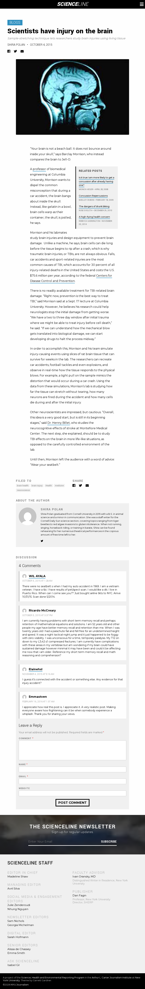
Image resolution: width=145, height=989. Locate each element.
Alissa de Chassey (19, 949)
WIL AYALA (37, 576)
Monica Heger (86, 189)
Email (23, 776)
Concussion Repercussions (93, 195)
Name (23, 764)
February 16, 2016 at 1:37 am (38, 701)
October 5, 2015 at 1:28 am (37, 580)
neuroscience (23, 490)
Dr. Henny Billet (58, 422)
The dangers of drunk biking (94, 206)
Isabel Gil (13, 965)
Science (72, 4)
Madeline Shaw (17, 876)
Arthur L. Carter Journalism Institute (112, 977)
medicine (59, 485)
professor (39, 169)
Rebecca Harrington (89, 221)
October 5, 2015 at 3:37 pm (37, 615)
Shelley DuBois (86, 200)
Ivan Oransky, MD (84, 876)
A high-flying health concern (94, 217)
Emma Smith (16, 953)
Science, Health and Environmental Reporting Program (52, 977)
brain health (22, 485)
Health (49, 485)
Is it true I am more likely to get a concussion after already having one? (96, 181)
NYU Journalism (20, 984)
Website (24, 788)
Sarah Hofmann (17, 937)
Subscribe (109, 842)
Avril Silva (13, 888)
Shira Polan (16, 45)
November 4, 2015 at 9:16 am (38, 674)
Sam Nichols (15, 921)
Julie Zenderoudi (18, 905)
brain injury (37, 485)
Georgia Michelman (20, 925)
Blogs (15, 22)
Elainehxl (35, 669)
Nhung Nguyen (17, 909)
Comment (26, 738)
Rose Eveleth (85, 210)
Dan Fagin (79, 895)
